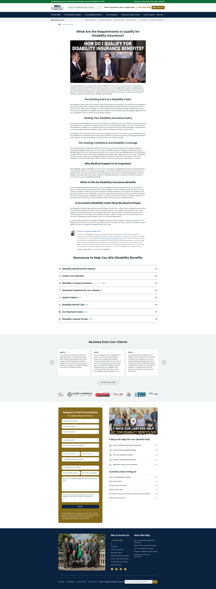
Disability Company (72, 15)
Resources (130, 15)
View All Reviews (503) (108, 382)
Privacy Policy (81, 582)
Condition (93, 15)
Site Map (61, 582)
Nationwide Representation (120, 556)
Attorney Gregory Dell (92, 231)
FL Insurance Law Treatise (119, 562)
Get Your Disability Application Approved (144, 541)
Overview (114, 547)
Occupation (111, 15)
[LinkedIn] (116, 569)
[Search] (100, 7)
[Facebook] (120, 569)
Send (155, 582)
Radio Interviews (116, 565)
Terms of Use (92, 582)
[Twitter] (125, 569)
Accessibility (70, 582)
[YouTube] (112, 569)
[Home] (59, 24)
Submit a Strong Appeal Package (145, 545)
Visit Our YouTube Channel (120, 559)
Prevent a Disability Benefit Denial (145, 551)
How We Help (55, 15)
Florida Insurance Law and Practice (111, 238)
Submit (80, 507)
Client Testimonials (117, 550)
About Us (160, 15)
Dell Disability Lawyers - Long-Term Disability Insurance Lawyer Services (57, 7)
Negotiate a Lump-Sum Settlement (142, 556)
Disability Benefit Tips (67, 24)
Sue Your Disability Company (143, 548)
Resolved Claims (116, 553)
